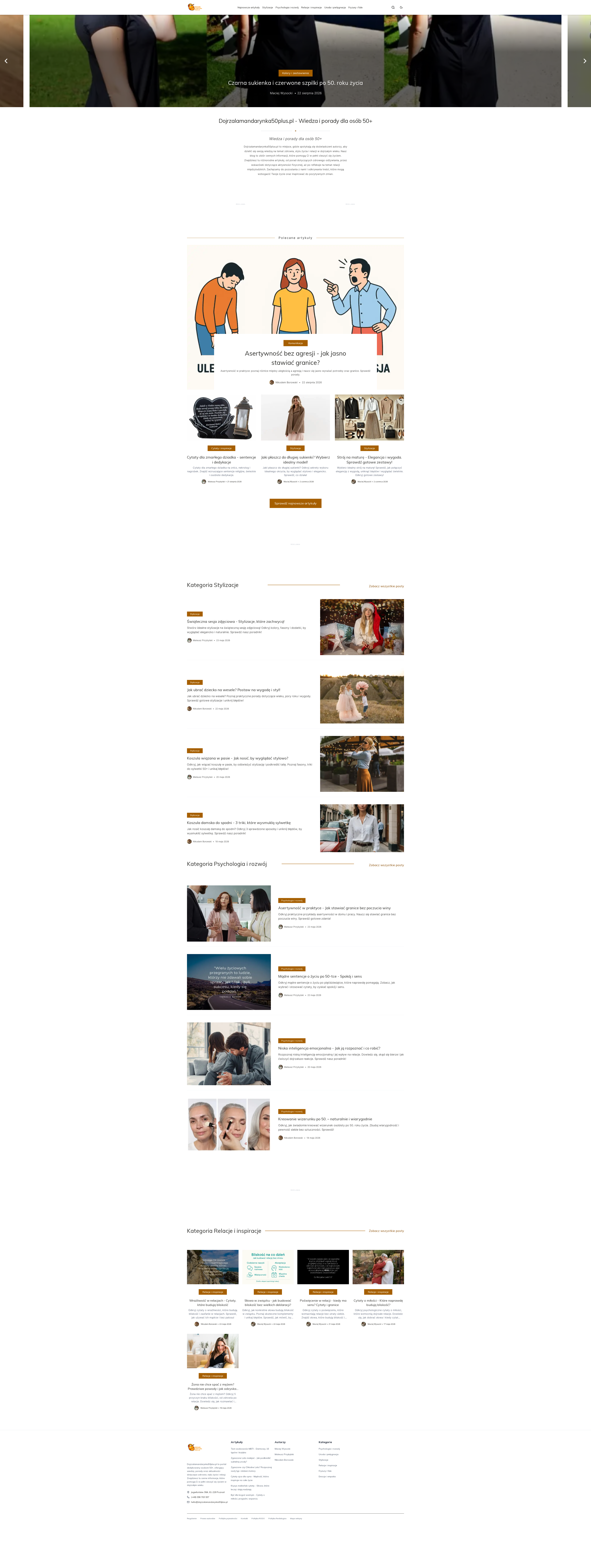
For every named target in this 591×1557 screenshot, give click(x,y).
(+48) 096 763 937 (200, 1497)
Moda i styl (295, 73)
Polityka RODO (258, 1518)
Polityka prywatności (228, 1518)
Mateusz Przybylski (284, 1454)
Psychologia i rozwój (287, 7)
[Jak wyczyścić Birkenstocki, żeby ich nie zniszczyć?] (295, 61)
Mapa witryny (296, 1518)
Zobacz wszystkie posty (386, 586)
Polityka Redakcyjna (277, 1518)
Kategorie (325, 1442)
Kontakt (244, 1518)
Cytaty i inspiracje (221, 448)
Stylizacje (267, 7)
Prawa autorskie (207, 1518)
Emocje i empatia (327, 1476)
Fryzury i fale (355, 7)
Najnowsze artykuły (248, 7)
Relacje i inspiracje (311, 7)
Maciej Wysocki (282, 1448)
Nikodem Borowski (284, 1459)
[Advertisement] (240, 204)
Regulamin (192, 1518)
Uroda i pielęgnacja (335, 7)
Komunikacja (295, 343)
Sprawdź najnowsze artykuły (296, 503)
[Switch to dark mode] (401, 7)
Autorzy (280, 1442)
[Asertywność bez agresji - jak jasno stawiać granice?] (295, 317)
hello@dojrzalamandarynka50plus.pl (209, 1502)
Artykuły (237, 1442)
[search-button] (393, 7)
